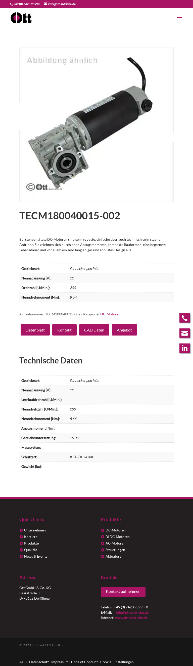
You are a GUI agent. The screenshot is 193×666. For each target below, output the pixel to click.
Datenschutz (39, 662)
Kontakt (64, 329)
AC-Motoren (115, 543)
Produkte (31, 543)
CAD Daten (94, 329)
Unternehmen (35, 530)
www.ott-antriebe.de (131, 617)
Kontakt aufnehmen (123, 591)
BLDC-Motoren (118, 536)
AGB (23, 662)
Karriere (30, 536)
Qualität (30, 550)
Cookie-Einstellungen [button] (117, 662)
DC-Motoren (110, 314)
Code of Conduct (84, 662)
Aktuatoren (114, 556)
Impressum (60, 662)
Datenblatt (35, 329)
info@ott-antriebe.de (132, 612)
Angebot (124, 329)
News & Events (35, 556)
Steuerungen (115, 550)
